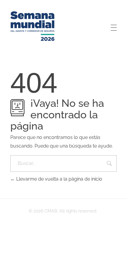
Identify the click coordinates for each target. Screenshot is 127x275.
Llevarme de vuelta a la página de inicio (58, 179)
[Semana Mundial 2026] (32, 26)
